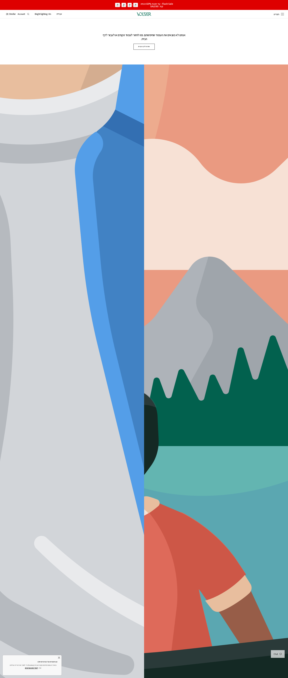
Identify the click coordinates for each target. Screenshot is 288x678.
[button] (59, 14)
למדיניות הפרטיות (31, 668)
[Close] (59, 657)
